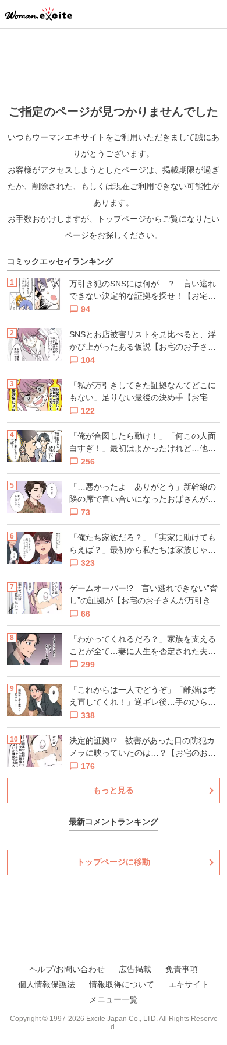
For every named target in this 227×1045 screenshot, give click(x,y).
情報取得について (121, 984)
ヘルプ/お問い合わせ (67, 969)
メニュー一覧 (113, 999)
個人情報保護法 (46, 984)
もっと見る (113, 790)
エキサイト (188, 984)
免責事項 (181, 969)
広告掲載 (135, 969)
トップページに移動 (113, 861)
